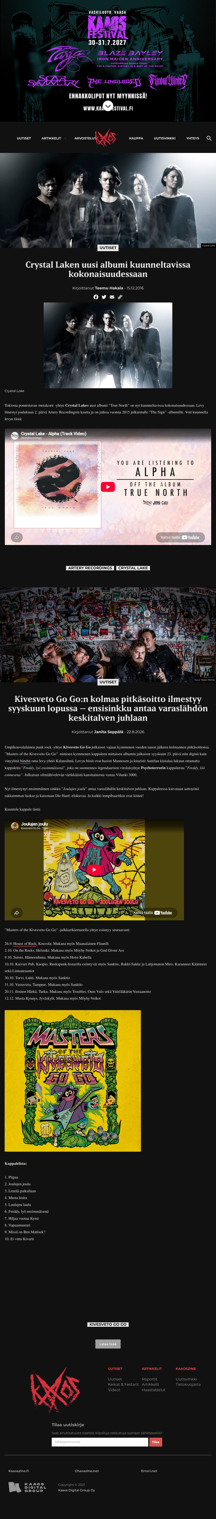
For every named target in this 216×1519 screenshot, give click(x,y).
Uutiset (108, 247)
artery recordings (90, 568)
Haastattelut (154, 1390)
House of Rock (24, 943)
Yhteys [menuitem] (192, 138)
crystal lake (133, 568)
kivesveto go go (108, 1324)
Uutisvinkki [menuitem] (165, 138)
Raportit (150, 1379)
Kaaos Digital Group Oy (76, 1490)
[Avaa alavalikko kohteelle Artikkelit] (65, 138)
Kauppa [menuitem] (136, 138)
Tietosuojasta (188, 1384)
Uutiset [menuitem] (24, 138)
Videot (114, 1390)
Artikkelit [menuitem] (51, 138)
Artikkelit (150, 1384)
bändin (25, 760)
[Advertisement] (108, 1278)
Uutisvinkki (186, 1379)
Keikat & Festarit (123, 1384)
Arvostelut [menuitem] (85, 138)
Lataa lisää (108, 1344)
